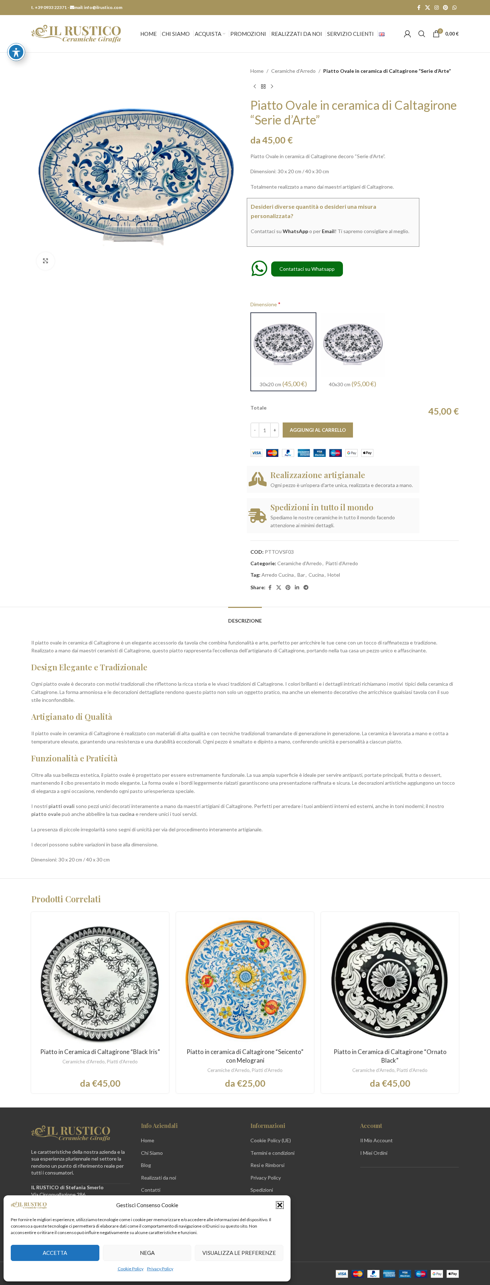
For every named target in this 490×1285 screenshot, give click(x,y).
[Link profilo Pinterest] (445, 8)
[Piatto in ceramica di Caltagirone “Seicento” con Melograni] (245, 980)
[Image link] (70, 1132)
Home (257, 71)
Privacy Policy (160, 1268)
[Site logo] (76, 33)
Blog (146, 1165)
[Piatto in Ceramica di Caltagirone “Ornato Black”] (389, 980)
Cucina (316, 575)
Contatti (150, 1190)
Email (328, 231)
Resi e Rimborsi (267, 1165)
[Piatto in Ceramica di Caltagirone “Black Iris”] (100, 980)
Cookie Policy (130, 1268)
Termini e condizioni (272, 1153)
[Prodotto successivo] (272, 86)
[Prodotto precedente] (254, 86)
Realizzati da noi (158, 1178)
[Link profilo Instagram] (436, 8)
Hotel (334, 575)
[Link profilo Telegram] (306, 587)
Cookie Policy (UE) (270, 1140)
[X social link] (427, 8)
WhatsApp (295, 231)
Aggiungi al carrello (318, 430)
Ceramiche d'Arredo (293, 71)
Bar (301, 575)
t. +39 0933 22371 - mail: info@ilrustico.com (76, 7)
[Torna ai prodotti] (263, 86)
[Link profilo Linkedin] (297, 587)
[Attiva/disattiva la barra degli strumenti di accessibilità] (16, 52)
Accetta (55, 1252)
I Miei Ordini (373, 1153)
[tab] (245, 617)
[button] (279, 1205)
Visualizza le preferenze (239, 1252)
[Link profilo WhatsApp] (454, 8)
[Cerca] (422, 34)
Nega (147, 1252)
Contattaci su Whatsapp (307, 269)
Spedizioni (261, 1190)
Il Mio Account (376, 1140)
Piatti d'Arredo (341, 563)
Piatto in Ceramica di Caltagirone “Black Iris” (100, 1051)
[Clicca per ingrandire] (46, 261)
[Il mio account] (407, 34)
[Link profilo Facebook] (418, 8)
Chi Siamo (152, 1153)
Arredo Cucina (278, 575)
